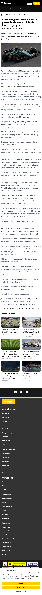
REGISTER (37, 3)
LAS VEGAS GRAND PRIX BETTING (13, 309)
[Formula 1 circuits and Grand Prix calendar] (10, 322)
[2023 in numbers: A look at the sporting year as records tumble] (10, 344)
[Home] (2, 15)
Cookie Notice (34, 576)
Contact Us (8, 402)
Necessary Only (21, 587)
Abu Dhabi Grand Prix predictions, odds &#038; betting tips (10, 375)
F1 (7, 15)
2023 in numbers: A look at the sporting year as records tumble (10, 354)
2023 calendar (24, 71)
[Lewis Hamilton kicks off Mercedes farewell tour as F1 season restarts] (31, 322)
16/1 (20, 117)
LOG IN (29, 3)
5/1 (37, 234)
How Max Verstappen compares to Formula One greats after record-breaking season (31, 354)
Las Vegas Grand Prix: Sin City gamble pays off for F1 (31, 375)
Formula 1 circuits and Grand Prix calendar (10, 331)
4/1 (9, 294)
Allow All (21, 583)
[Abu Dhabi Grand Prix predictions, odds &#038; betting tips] (10, 366)
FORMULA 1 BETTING (33, 309)
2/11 (32, 114)
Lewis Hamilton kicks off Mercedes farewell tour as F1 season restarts (31, 332)
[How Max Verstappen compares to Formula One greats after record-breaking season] (31, 344)
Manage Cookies (21, 591)
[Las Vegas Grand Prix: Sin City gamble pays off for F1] (31, 366)
